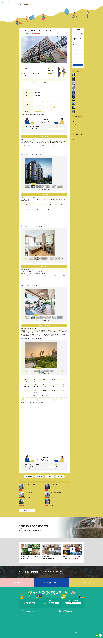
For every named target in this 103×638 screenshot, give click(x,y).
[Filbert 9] (73, 107)
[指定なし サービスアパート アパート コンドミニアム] (78, 58)
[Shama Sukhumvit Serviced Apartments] (73, 95)
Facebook (30, 476)
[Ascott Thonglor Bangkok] (73, 79)
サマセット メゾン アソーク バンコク (52, 497)
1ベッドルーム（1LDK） (77, 38)
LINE (61, 476)
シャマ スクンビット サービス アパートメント (53, 505)
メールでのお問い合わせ (55, 466)
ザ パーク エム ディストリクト (25, 497)
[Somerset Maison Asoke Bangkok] (73, 87)
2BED (26, 33)
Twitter (40, 476)
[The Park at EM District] (73, 83)
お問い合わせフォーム (74, 602)
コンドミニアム (37, 33)
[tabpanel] (30, 552)
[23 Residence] (73, 91)
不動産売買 (17, 583)
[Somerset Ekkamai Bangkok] (73, 99)
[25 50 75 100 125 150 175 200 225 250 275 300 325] (74, 46)
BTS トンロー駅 (31, 33)
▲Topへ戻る (100, 635)
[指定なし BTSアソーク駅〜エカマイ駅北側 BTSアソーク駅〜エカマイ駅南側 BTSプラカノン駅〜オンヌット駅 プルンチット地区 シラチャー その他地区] (78, 54)
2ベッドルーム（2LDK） (77, 39)
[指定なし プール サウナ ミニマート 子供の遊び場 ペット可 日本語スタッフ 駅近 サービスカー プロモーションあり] (78, 62)
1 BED (23, 33)
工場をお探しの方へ (85, 583)
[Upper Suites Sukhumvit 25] (73, 111)
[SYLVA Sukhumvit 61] (73, 103)
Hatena (50, 476)
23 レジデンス (22, 505)
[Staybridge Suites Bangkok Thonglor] (73, 74)
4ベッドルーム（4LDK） (77, 42)
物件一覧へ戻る (27, 510)
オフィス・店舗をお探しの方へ (51, 583)
